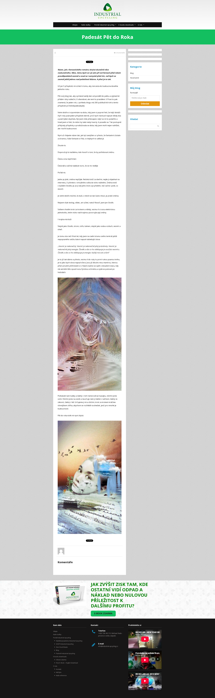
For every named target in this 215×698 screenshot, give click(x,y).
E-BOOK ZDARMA (103, 613)
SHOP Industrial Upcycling (64, 644)
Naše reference (61, 675)
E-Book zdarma (61, 660)
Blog (131, 73)
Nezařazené (134, 78)
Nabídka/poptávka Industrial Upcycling (69, 641)
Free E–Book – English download (67, 663)
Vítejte (74, 25)
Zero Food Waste (62, 647)
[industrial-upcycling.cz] (107, 11)
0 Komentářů (120, 53)
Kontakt (58, 669)
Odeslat (145, 103)
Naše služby (85, 25)
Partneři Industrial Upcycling (65, 653)
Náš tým (58, 672)
